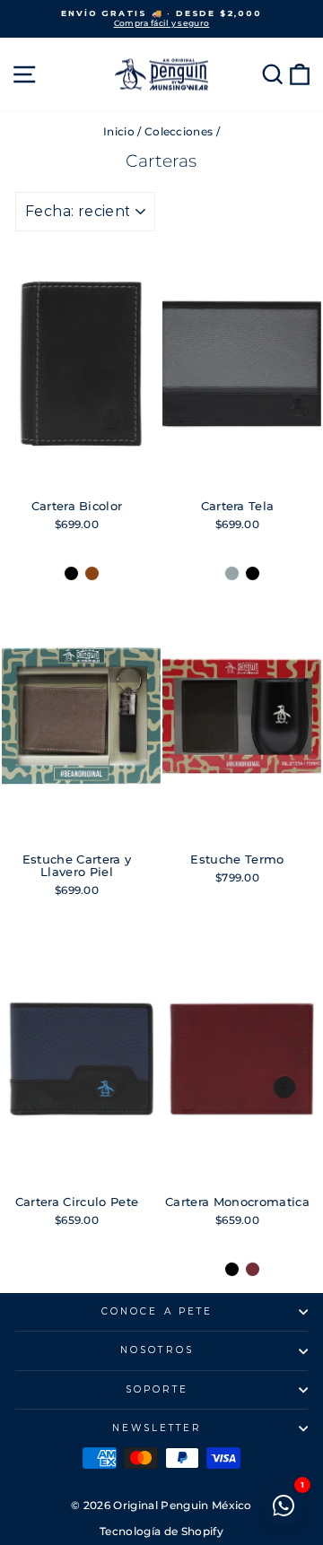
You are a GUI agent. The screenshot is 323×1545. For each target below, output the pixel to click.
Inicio (119, 131)
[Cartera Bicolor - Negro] (71, 573)
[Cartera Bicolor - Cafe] (92, 573)
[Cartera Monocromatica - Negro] (232, 1269)
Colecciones (179, 131)
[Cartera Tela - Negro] (252, 573)
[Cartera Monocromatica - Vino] (252, 1269)
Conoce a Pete (157, 1311)
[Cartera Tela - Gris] (232, 573)
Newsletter (157, 1428)
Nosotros (157, 1350)
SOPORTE (157, 1389)
